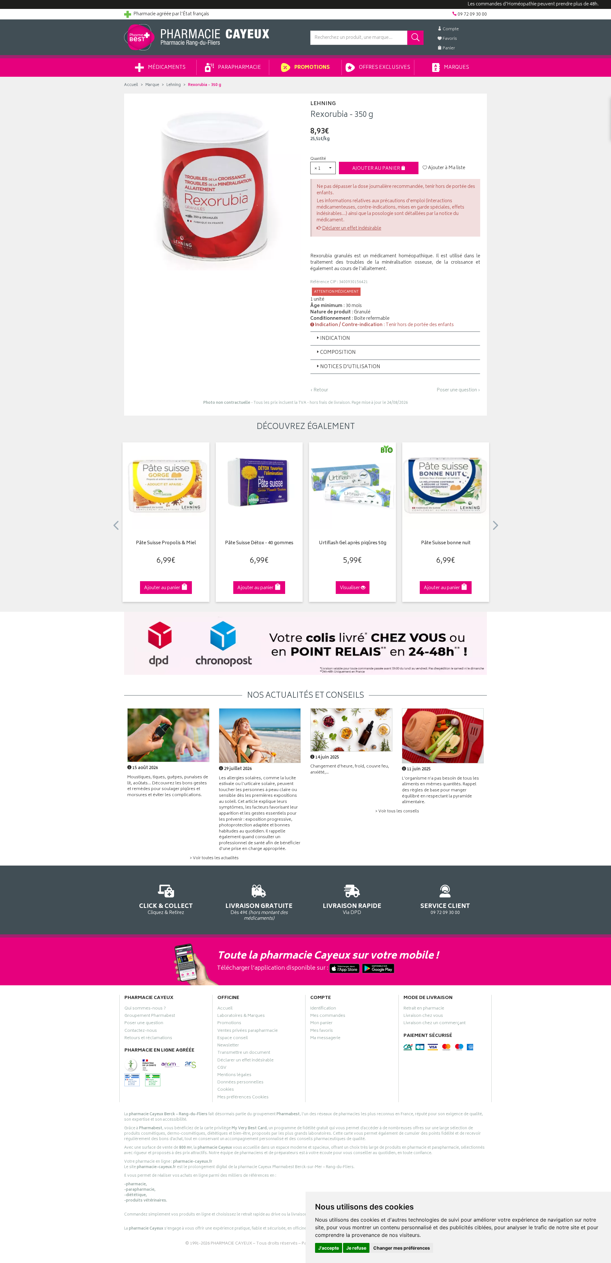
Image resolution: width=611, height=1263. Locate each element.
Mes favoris (321, 1031)
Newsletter (228, 1046)
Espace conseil (232, 1039)
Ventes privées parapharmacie (247, 1031)
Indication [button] (335, 338)
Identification (323, 1009)
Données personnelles (240, 1083)
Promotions (311, 67)
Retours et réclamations (148, 1039)
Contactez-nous (140, 1031)
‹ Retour (319, 390)
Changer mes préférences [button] (401, 1248)
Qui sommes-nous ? (145, 1009)
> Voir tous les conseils (397, 811)
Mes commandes (327, 1016)
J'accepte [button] (328, 1248)
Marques (456, 67)
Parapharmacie (239, 67)
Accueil (131, 85)
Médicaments (166, 67)
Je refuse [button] (356, 1248)
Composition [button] (338, 352)
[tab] (395, 338)
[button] (323, 168)
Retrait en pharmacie (424, 1009)
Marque (152, 85)
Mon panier (321, 1024)
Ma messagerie (325, 1039)
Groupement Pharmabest (149, 1016)
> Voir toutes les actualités (214, 858)
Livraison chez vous (423, 1016)
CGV (221, 1068)
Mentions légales (234, 1076)
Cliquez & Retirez (166, 909)
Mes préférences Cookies (243, 1098)
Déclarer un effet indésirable (351, 228)
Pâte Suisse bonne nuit (446, 543)
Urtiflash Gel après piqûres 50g (352, 543)
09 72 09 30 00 (445, 909)
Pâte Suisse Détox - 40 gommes (259, 543)
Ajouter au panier (376, 169)
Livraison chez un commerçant (435, 1024)
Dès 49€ (258, 912)
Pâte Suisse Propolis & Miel (166, 543)
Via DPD (352, 909)
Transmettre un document (243, 1053)
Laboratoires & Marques (241, 1016)
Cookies (225, 1090)
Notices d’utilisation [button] (350, 367)
